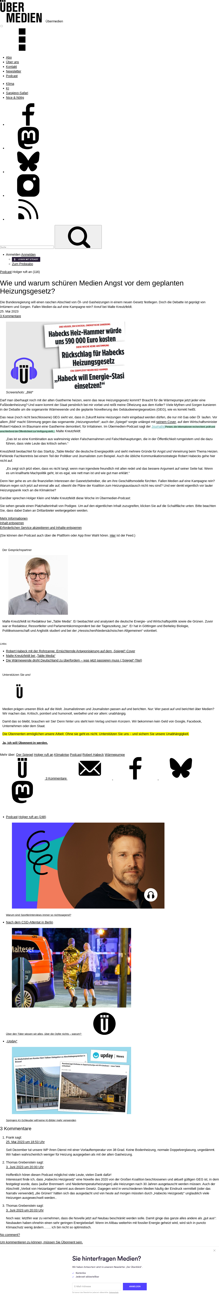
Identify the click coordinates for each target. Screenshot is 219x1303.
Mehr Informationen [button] (14, 518)
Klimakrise (61, 754)
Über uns (12, 62)
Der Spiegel (24, 754)
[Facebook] (136, 778)
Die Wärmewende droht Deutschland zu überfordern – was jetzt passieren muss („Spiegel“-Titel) (74, 660)
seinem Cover (166, 422)
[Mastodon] (22, 802)
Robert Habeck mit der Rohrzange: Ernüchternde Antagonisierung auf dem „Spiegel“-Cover (70, 651)
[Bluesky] (181, 778)
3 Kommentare (10, 316)
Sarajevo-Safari (17, 93)
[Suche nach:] (27, 247)
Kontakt (11, 67)
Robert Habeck (93, 754)
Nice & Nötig (15, 97)
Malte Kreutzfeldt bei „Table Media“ (30, 656)
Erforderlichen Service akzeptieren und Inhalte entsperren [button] (41, 527)
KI (7, 88)
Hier (113, 535)
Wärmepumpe (115, 754)
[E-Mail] (90, 778)
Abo (9, 57)
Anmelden (28, 254)
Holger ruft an (43, 754)
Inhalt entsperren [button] (12, 523)
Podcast (12, 76)
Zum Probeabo (22, 264)
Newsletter (13, 71)
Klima (10, 84)
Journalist (158, 426)
